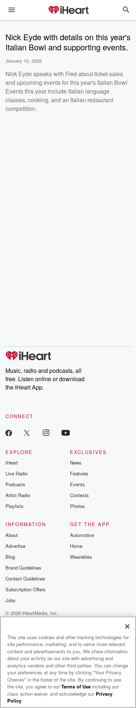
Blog (10, 556)
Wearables (81, 556)
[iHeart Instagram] (46, 432)
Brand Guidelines (23, 567)
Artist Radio (17, 495)
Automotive (82, 535)
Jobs (10, 600)
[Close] (127, 626)
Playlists (14, 506)
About (11, 535)
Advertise (15, 545)
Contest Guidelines (25, 578)
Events (77, 484)
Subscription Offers (25, 589)
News (76, 462)
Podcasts (15, 484)
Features (79, 473)
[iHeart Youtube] (65, 432)
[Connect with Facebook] (8, 432)
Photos (77, 506)
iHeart (11, 462)
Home (76, 545)
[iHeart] (68, 10)
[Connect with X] (27, 432)
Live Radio (16, 473)
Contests (79, 495)
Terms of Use (76, 686)
